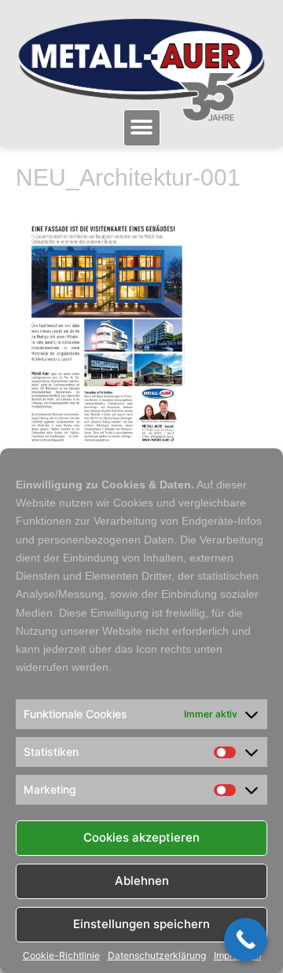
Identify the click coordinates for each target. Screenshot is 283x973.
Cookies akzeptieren (141, 837)
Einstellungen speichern (141, 923)
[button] (141, 127)
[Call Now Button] (245, 939)
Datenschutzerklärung (157, 955)
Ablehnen (142, 880)
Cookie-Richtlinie (61, 955)
